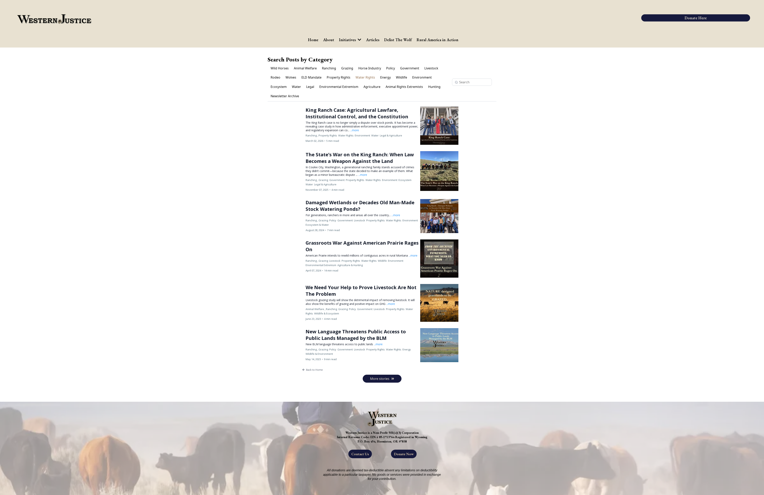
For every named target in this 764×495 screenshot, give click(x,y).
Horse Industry (369, 68)
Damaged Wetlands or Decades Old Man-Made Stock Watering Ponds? (360, 205)
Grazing (347, 68)
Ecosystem (279, 87)
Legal (310, 87)
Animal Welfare (305, 68)
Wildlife (401, 77)
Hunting (434, 87)
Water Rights (365, 77)
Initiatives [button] (348, 39)
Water (296, 87)
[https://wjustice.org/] (326, 18)
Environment (422, 77)
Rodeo (275, 77)
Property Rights (338, 77)
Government (409, 68)
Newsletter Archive (285, 96)
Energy (385, 77)
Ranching (329, 68)
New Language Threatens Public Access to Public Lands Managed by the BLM (356, 334)
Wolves (291, 77)
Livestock (431, 68)
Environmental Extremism (338, 87)
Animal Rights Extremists (404, 87)
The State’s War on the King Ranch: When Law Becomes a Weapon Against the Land (360, 157)
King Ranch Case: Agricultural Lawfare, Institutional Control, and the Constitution (357, 113)
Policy (390, 68)
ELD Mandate (311, 77)
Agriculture (371, 87)
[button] (382, 369)
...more (354, 130)
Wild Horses (280, 68)
